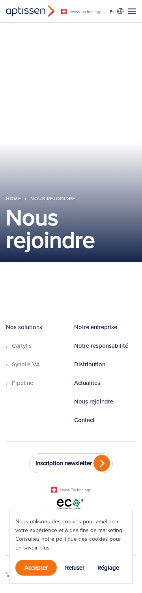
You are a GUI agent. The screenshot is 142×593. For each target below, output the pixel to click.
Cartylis (22, 345)
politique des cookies (83, 539)
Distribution (89, 364)
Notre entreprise (95, 327)
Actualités (87, 382)
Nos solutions (24, 327)
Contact (84, 420)
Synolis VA (26, 364)
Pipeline (22, 382)
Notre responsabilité (101, 345)
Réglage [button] (108, 567)
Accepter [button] (36, 567)
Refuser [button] (74, 567)
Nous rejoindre (93, 401)
